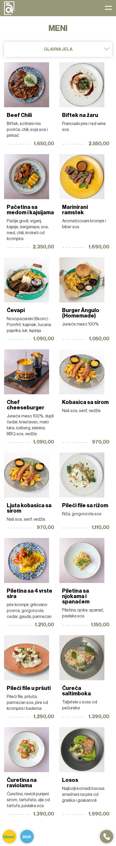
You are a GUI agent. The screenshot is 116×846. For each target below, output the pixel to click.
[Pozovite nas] (106, 836)
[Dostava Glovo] (9, 836)
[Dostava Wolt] (27, 836)
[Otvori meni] (108, 8)
